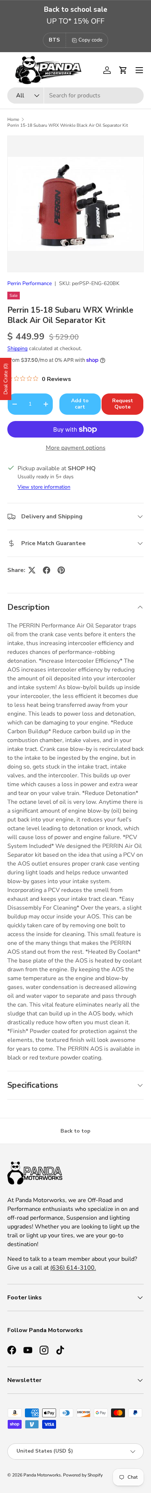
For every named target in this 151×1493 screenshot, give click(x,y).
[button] (123, 70)
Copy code (90, 39)
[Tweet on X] (32, 570)
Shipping (17, 348)
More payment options (76, 448)
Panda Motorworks (42, 1475)
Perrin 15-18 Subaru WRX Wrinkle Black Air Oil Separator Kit (67, 125)
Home (13, 119)
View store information (44, 486)
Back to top (75, 1130)
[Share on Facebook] (46, 570)
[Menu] (139, 70)
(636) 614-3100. (73, 1268)
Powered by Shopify (83, 1475)
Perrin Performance (29, 283)
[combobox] (75, 95)
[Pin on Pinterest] (61, 570)
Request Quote (122, 403)
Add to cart (80, 403)
